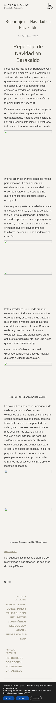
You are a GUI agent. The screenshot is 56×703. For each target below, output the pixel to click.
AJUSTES (25, 693)
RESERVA (10, 551)
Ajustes (36, 698)
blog (9, 582)
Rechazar (22, 698)
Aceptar (9, 698)
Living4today (16, 4)
